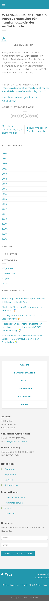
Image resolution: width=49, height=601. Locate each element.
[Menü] (3, 4)
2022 (4, 158)
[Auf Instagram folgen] (6, 574)
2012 (4, 209)
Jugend (6, 278)
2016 (4, 189)
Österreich (7, 283)
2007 (4, 234)
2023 (4, 153)
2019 (4, 174)
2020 (4, 169)
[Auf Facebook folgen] (2, 574)
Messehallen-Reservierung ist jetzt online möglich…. (13, 129)
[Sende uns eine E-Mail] (10, 574)
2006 (4, 239)
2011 (4, 214)
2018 (4, 179)
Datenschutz (42, 577)
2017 (4, 184)
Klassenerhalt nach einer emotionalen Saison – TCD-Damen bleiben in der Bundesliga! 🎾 (22, 339)
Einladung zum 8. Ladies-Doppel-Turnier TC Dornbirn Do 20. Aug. (23, 300)
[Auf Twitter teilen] (22, 116)
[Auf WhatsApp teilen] (13, 116)
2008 (5, 229)
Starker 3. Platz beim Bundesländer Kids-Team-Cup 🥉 (23, 309)
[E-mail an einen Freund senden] (27, 116)
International (9, 273)
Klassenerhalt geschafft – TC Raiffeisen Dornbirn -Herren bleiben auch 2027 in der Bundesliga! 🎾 (22, 327)
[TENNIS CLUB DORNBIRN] (26, 4)
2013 (4, 204)
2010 (4, 219)
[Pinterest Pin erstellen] (31, 116)
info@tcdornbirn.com (16, 441)
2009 (4, 224)
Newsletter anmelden (18, 553)
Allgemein (7, 268)
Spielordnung (11, 485)
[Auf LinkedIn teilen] (36, 116)
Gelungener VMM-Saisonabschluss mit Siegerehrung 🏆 (22, 317)
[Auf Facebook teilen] (17, 116)
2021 (4, 163)
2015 (4, 194)
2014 (4, 199)
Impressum (42, 574)
